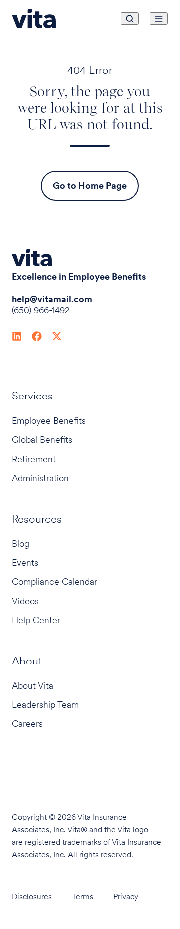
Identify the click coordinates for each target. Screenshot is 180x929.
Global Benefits (42, 439)
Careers (27, 723)
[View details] (17, 335)
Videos (25, 601)
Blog (21, 543)
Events (25, 562)
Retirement (34, 459)
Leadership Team (45, 704)
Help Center (36, 620)
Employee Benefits (49, 420)
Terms (83, 896)
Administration (40, 478)
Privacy (126, 896)
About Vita (33, 685)
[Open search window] (130, 18)
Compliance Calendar (55, 581)
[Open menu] (159, 18)
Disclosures (32, 896)
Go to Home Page (90, 185)
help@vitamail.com (52, 299)
